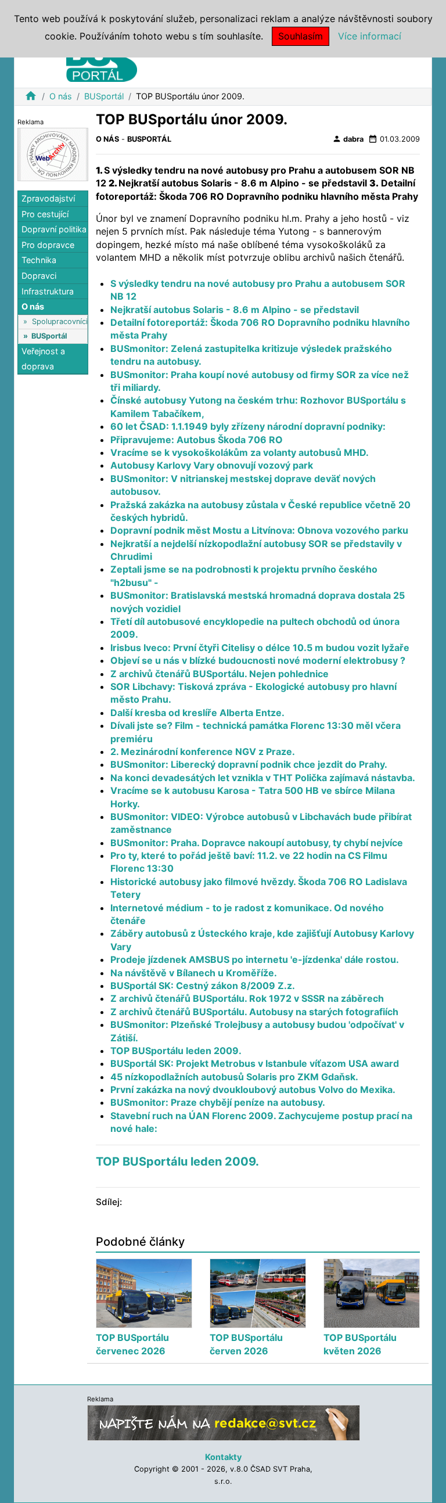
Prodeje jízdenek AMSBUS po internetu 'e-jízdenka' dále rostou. (254, 959)
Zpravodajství (48, 198)
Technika (38, 260)
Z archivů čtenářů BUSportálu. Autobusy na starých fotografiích (254, 1011)
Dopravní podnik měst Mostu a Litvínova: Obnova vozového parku (259, 530)
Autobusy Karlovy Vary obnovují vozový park (211, 465)
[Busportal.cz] (101, 60)
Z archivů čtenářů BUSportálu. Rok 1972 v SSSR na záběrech (247, 998)
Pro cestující (45, 214)
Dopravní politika (54, 229)
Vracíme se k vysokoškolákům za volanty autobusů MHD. (239, 452)
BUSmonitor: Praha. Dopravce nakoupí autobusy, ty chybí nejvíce (256, 842)
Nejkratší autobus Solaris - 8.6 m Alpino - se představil (234, 309)
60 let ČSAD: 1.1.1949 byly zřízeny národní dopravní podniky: (248, 426)
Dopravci (38, 276)
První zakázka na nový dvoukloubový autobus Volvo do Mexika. (252, 1089)
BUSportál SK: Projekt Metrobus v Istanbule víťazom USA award (254, 1063)
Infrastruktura (47, 291)
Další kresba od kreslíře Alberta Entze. (197, 712)
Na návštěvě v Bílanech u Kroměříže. (193, 973)
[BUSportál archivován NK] (52, 153)
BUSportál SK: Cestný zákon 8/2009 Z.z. (202, 985)
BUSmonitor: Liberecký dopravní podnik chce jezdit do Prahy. (248, 764)
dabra (348, 138)
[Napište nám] (223, 1422)
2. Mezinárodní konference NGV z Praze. (202, 751)
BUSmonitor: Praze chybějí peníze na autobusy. (217, 1102)
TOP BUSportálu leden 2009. (176, 1050)
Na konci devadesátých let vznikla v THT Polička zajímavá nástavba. (262, 777)
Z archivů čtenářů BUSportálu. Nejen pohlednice (219, 673)
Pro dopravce (47, 245)
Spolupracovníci (60, 321)
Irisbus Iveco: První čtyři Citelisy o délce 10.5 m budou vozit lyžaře (259, 647)
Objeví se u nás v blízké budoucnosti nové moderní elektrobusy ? (257, 660)
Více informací (369, 36)
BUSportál (104, 96)
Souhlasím (300, 36)
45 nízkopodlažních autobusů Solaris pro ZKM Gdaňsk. (234, 1077)
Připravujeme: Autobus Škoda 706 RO (196, 439)
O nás (60, 96)
